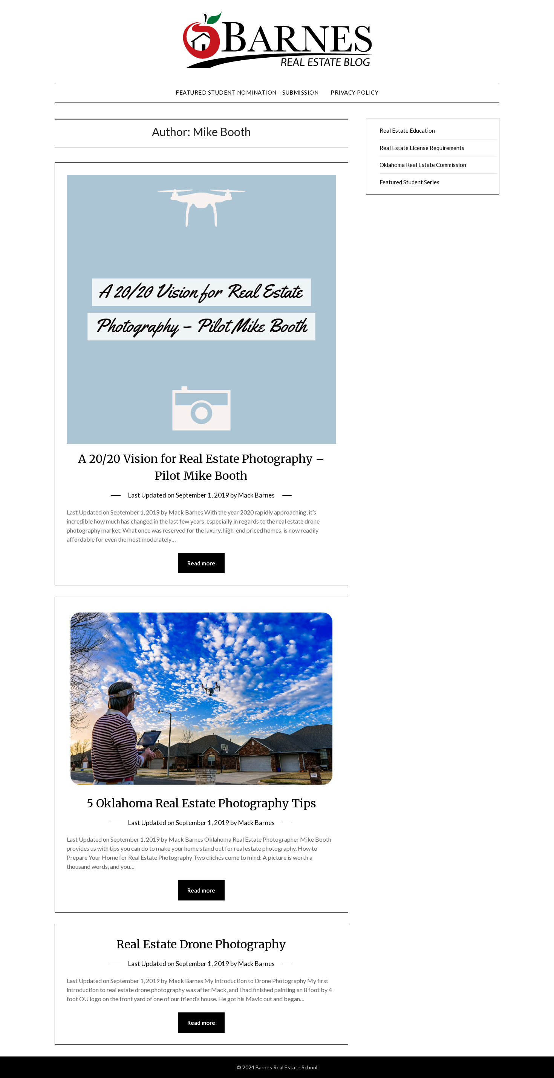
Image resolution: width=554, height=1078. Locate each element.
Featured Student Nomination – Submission (247, 92)
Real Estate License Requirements (422, 147)
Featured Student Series (409, 182)
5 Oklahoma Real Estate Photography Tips (201, 803)
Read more (201, 563)
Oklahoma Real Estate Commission (423, 164)
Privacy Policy (354, 92)
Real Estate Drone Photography (201, 944)
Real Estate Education (407, 130)
